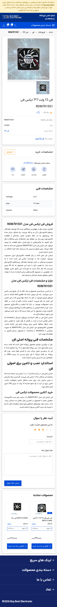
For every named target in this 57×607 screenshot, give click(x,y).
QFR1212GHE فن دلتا (19, 518)
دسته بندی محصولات (41, 25)
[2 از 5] (39, 429)
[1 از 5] (35, 429)
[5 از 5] (51, 429)
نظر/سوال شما (47, 450)
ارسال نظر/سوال (13, 483)
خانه (51, 32)
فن (33, 32)
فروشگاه (41, 32)
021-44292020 (50, 19)
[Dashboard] (3, 26)
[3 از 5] (43, 429)
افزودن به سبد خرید (40, 546)
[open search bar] (15, 26)
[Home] (12, 17)
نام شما (50, 436)
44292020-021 (28, 163)
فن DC (25, 32)
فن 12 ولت (39, 138)
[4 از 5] (47, 429)
